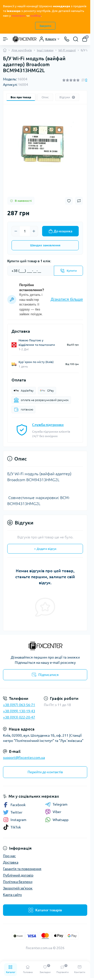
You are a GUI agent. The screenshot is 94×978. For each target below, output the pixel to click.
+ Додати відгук (45, 548)
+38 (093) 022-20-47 (19, 717)
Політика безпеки (17, 882)
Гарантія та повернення (22, 869)
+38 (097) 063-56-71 (19, 705)
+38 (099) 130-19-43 (19, 711)
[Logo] (24, 39)
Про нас (9, 856)
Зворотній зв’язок (18, 888)
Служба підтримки (48, 425)
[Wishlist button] (69, 201)
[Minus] (16, 231)
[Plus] (34, 231)
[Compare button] (79, 201)
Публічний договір (18, 875)
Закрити (45, 25)
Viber (57, 812)
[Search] (75, 39)
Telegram (60, 804)
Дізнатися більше (67, 299)
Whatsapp (60, 820)
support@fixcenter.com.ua (24, 758)
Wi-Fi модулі (67, 50)
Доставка (10, 862)
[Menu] (5, 39)
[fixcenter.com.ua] (45, 646)
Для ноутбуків (22, 50)
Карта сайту (12, 895)
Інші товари (45, 50)
